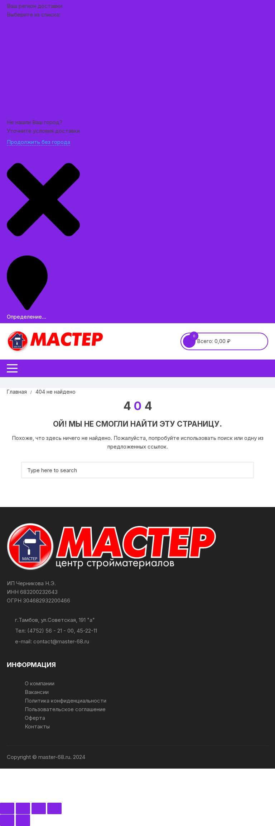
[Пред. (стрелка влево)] (7, 820)
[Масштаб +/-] (7, 808)
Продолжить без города (38, 142)
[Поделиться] (39, 808)
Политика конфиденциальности (65, 700)
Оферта (35, 717)
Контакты (37, 726)
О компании (39, 683)
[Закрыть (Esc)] (54, 808)
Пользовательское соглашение (65, 709)
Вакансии (37, 692)
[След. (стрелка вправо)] (23, 820)
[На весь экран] (23, 808)
